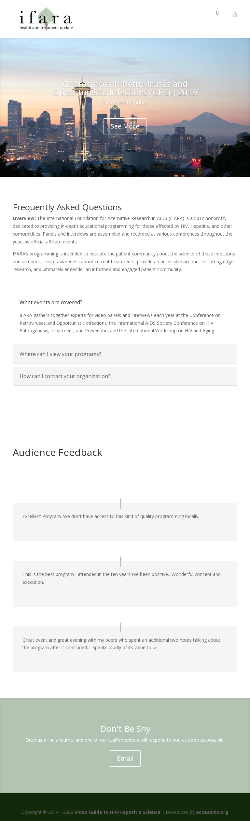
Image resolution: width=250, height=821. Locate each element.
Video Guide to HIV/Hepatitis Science (117, 812)
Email (125, 758)
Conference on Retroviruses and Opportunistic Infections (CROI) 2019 (125, 88)
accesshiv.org (212, 812)
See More (125, 126)
